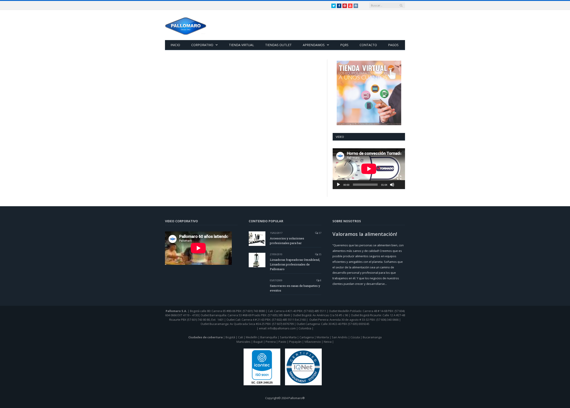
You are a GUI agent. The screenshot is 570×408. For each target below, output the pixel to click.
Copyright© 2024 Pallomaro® (285, 398)
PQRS (344, 45)
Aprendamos (314, 45)
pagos (393, 45)
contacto (368, 45)
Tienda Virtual (241, 45)
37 (319, 233)
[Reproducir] (338, 184)
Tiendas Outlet (278, 45)
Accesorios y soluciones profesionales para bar (287, 240)
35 (319, 254)
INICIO (175, 45)
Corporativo (202, 45)
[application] (369, 168)
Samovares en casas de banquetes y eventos (295, 288)
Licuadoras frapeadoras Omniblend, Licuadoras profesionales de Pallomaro (295, 264)
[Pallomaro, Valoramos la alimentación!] (185, 25)
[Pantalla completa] (399, 177)
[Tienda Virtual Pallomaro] (369, 93)
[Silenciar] (392, 184)
